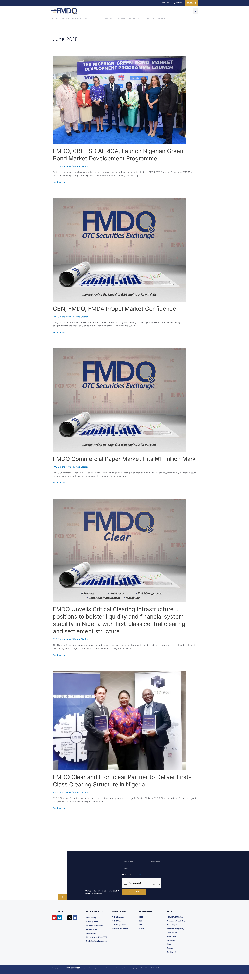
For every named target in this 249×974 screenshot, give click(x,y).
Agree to (135, 874)
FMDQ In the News (62, 166)
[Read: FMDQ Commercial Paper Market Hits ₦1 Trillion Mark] (119, 400)
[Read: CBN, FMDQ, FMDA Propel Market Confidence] (119, 249)
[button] (76, 18)
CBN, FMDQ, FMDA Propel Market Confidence (114, 308)
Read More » (59, 181)
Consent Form (139, 874)
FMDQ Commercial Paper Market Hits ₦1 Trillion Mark (124, 458)
